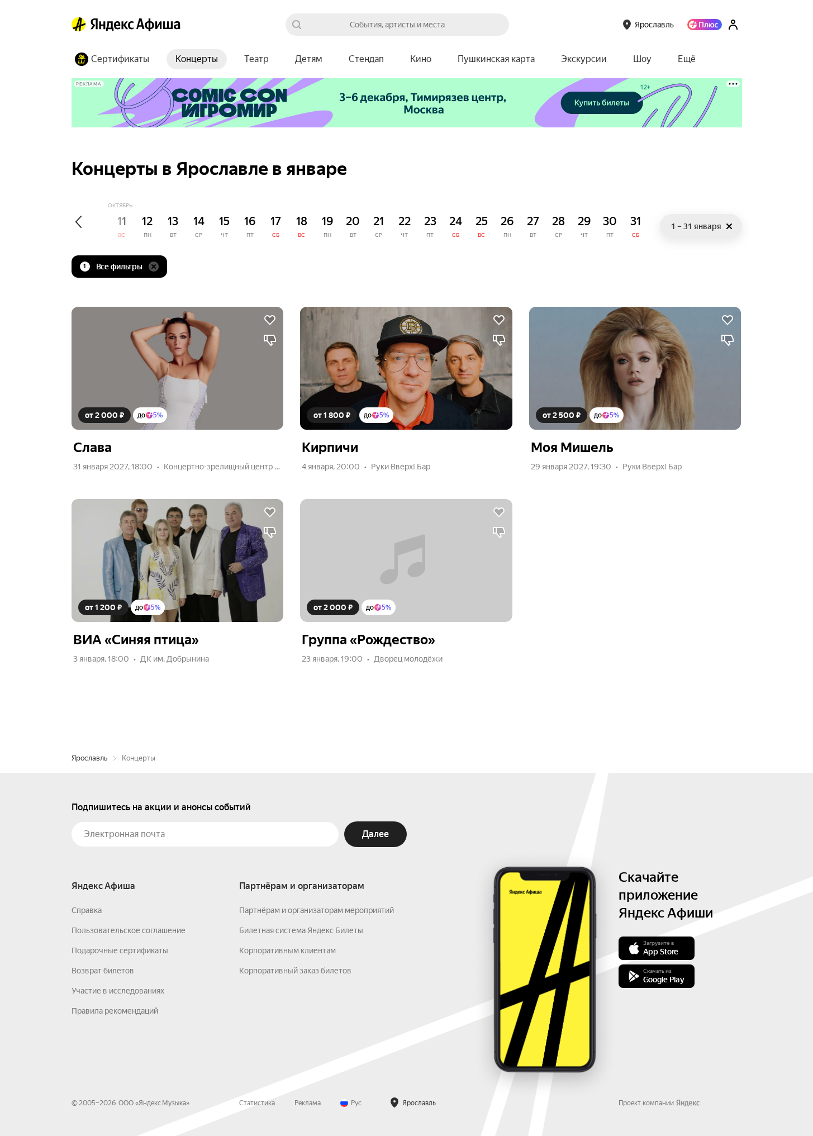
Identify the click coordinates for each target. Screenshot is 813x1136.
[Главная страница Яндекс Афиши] (79, 24)
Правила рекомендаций (115, 1010)
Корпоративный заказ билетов (295, 970)
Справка (87, 910)
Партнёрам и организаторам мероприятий (316, 910)
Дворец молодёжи (408, 658)
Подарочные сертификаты (120, 950)
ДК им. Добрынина (174, 658)
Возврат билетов (103, 970)
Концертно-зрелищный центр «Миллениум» (245, 466)
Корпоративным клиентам (287, 950)
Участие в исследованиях (118, 990)
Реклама (307, 1103)
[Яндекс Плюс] (704, 24)
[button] (687, 59)
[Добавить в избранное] (270, 320)
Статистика (257, 1103)
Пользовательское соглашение (129, 930)
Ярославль (89, 758)
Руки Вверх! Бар (400, 466)
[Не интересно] (270, 340)
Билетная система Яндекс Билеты (301, 930)
